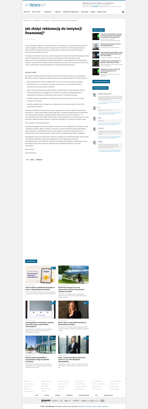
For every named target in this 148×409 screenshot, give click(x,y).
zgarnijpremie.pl (108, 395)
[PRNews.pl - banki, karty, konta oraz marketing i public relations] (34, 5)
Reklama (57, 395)
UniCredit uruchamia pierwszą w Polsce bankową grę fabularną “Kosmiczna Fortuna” (110, 151)
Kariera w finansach (71, 12)
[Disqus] (57, 188)
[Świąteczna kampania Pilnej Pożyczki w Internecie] (94, 94)
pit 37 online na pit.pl (63, 384)
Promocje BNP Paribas (80, 384)
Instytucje (36, 12)
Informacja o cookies (90, 406)
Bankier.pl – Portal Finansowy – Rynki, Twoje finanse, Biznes (55, 400)
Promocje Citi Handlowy (81, 386)
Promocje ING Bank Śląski (115, 381)
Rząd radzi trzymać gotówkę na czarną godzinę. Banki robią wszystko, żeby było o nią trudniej (112, 54)
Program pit (61, 389)
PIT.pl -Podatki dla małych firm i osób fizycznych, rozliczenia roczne (61, 400)
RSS (96, 395)
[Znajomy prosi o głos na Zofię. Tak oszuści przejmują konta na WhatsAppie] (95, 72)
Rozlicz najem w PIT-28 (63, 381)
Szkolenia (84, 12)
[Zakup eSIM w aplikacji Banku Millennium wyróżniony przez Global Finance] (94, 118)
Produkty (48, 12)
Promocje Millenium (97, 389)
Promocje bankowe (79, 389)
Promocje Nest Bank (114, 389)
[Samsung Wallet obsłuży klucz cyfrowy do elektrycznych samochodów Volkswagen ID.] (40, 310)
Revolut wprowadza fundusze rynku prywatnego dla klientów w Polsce (109, 113)
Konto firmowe (27, 389)
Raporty (27, 12)
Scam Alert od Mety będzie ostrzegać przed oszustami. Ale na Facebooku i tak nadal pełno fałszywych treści (111, 35)
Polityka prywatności (102, 406)
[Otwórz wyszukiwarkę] (123, 12)
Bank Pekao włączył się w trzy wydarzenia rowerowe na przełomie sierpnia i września (71, 289)
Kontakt (47, 395)
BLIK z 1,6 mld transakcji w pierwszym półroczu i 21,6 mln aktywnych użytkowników (71, 360)
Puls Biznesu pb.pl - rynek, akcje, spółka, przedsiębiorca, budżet (102, 400)
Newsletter (101, 12)
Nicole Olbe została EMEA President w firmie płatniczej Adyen (72, 323)
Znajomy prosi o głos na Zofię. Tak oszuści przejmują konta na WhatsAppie (110, 71)
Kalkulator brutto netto (46, 381)
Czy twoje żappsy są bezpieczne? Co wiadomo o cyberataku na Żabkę (111, 61)
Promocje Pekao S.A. (80, 381)
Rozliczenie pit (61, 386)
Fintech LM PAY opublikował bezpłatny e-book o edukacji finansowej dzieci (40, 288)
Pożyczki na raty (27, 386)
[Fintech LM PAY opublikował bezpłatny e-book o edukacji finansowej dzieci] (40, 275)
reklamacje (39, 159)
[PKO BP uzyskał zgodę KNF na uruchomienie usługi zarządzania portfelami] (40, 345)
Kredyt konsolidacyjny (29, 384)
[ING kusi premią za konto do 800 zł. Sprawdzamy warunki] (95, 46)
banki (32, 159)
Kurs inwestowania (28, 391)
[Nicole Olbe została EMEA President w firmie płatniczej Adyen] (73, 310)
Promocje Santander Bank (98, 384)
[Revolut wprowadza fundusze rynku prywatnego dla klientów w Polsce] (94, 108)
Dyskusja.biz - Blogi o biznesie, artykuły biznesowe (95, 400)
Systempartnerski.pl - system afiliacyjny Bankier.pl (68, 400)
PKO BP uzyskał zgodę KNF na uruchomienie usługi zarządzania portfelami (37, 360)
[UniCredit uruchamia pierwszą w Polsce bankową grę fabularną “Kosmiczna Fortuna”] (94, 142)
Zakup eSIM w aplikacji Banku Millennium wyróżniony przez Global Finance (109, 124)
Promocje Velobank (114, 386)
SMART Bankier (27, 381)
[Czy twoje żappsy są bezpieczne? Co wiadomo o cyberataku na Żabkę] (95, 63)
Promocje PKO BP (96, 386)
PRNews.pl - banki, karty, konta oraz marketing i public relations (76, 400)
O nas (36, 395)
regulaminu (81, 406)
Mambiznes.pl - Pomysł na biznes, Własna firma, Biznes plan (86, 400)
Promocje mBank (114, 384)
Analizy (58, 12)
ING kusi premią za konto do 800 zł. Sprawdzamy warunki (111, 44)
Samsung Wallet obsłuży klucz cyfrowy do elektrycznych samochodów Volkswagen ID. (39, 325)
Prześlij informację (84, 395)
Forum (93, 12)
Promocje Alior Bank (97, 381)
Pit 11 (59, 391)
